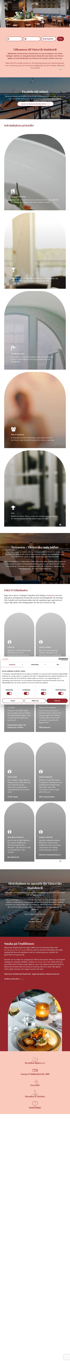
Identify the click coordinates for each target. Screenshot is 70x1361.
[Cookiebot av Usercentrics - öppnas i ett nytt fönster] (60, 659)
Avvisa (13, 701)
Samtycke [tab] (12, 664)
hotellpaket (50, 595)
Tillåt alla (57, 701)
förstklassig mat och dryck (15, 950)
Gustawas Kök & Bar (43, 962)
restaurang (13, 65)
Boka (60, 39)
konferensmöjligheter (34, 65)
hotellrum (27, 63)
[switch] (26, 693)
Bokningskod (48, 39)
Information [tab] (35, 664)
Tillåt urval (35, 701)
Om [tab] (58, 664)
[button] (5, 3)
